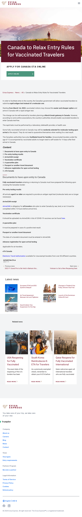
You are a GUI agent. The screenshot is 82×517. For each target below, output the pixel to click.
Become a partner (9, 470)
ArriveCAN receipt (11, 157)
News (5, 444)
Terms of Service (9, 479)
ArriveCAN (6, 206)
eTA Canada (9, 171)
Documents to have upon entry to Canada (20, 151)
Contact (6, 447)
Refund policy (8, 490)
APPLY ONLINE (13, 74)
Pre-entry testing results (14, 154)
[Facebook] (4, 506)
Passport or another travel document (19, 165)
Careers (6, 437)
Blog (4, 440)
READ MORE (11, 382)
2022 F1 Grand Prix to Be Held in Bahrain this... (21, 268)
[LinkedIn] (9, 506)
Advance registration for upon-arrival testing (22, 168)
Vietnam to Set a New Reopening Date (63, 268)
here (63, 218)
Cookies (6, 486)
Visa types (7, 457)
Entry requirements (10, 460)
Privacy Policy (8, 483)
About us (6, 433)
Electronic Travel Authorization (14, 256)
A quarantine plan (11, 163)
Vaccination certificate (13, 160)
